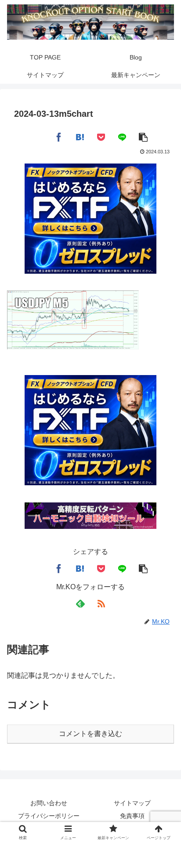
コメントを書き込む (90, 733)
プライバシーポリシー (49, 815)
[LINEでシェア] (122, 136)
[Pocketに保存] (101, 136)
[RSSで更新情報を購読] (101, 604)
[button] (143, 136)
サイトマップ (132, 803)
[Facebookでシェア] (59, 136)
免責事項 (132, 815)
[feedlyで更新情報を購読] (80, 604)
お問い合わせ (48, 803)
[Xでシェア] (38, 136)
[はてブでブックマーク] (80, 136)
